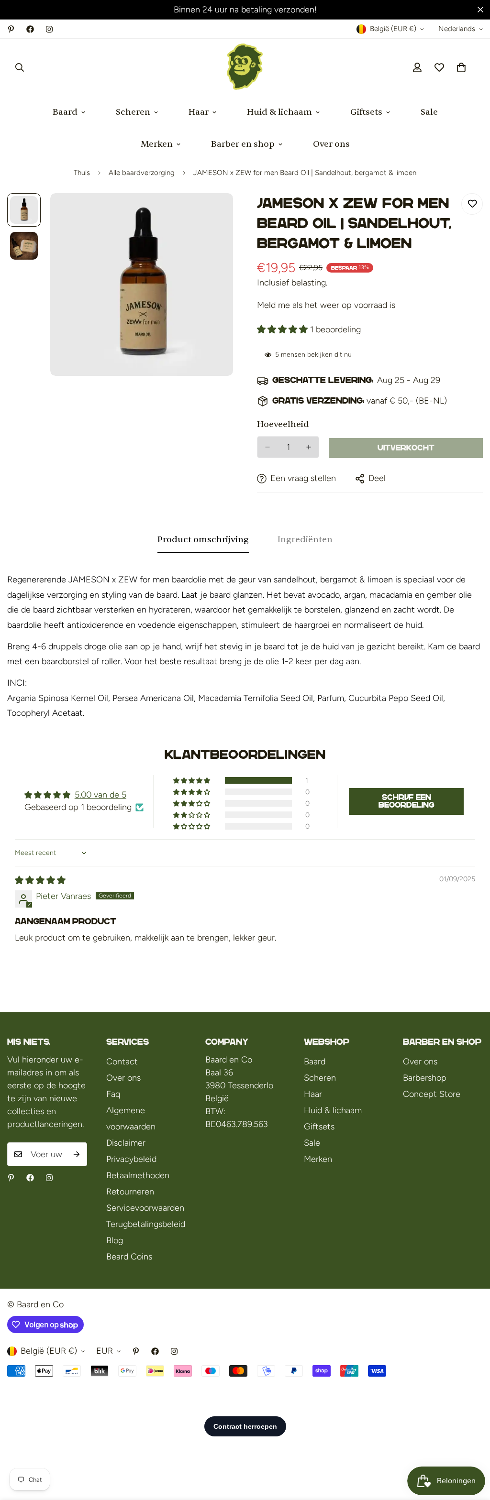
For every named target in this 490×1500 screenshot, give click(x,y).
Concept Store (431, 1094)
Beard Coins (129, 1256)
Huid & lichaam (279, 112)
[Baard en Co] (245, 67)
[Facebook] (30, 29)
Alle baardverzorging (142, 172)
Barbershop (424, 1078)
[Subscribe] (76, 1154)
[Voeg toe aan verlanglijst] (472, 204)
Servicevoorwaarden (145, 1208)
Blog (114, 1240)
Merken (157, 144)
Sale (429, 112)
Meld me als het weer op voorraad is (326, 305)
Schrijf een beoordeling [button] (406, 801)
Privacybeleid (131, 1159)
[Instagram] (49, 29)
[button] (461, 67)
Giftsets (366, 112)
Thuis (82, 172)
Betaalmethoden (137, 1175)
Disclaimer (125, 1143)
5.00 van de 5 (100, 794)
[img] (40, 880)
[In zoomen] (212, 213)
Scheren (133, 112)
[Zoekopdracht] (19, 67)
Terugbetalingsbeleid (145, 1224)
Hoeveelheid (283, 424)
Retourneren (130, 1191)
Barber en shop (243, 144)
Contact (122, 1061)
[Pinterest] (11, 29)
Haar (199, 112)
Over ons (331, 144)
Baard (65, 112)
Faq (113, 1094)
